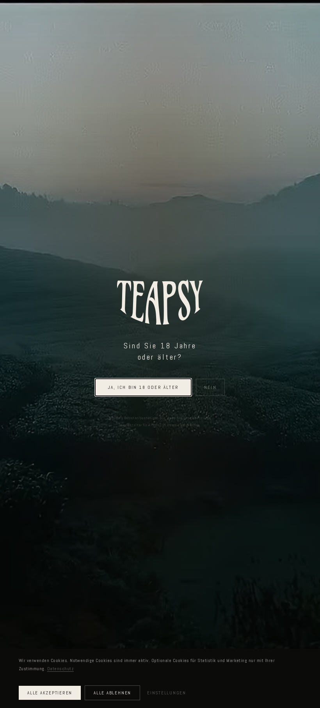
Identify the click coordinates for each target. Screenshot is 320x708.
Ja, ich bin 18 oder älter (143, 387)
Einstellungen (166, 693)
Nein (210, 387)
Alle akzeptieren (49, 693)
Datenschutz (60, 669)
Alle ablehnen (112, 693)
